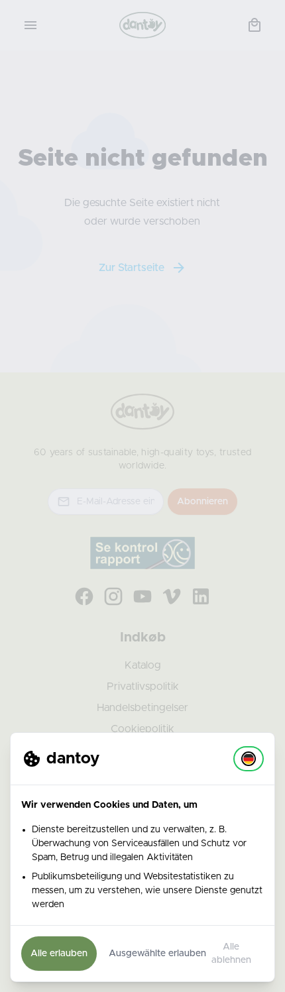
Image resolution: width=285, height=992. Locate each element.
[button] (248, 758)
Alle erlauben (58, 953)
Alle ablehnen (231, 953)
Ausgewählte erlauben (157, 953)
